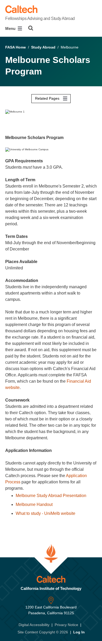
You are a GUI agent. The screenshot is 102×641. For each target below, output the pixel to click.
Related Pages (47, 98)
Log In (79, 632)
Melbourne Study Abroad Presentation (51, 495)
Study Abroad (43, 47)
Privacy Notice (66, 625)
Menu (10, 28)
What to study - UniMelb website (45, 513)
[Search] (30, 28)
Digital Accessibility (34, 625)
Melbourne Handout (34, 504)
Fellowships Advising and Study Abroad (40, 18)
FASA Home (15, 47)
